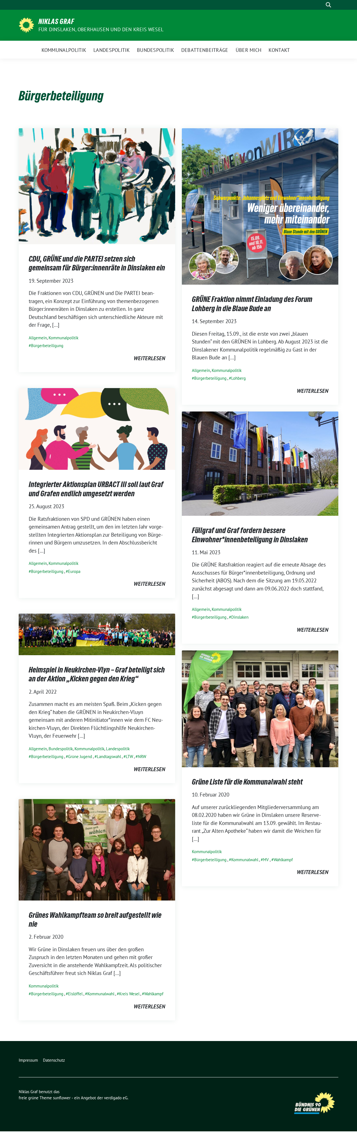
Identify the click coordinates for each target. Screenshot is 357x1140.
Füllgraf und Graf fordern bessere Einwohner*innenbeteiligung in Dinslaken (250, 535)
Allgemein (38, 337)
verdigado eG (115, 1097)
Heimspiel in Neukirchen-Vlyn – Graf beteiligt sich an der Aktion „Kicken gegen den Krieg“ (97, 674)
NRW (142, 756)
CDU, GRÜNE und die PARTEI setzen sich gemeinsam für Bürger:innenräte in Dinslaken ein (97, 263)
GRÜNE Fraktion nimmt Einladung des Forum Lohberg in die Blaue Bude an (252, 304)
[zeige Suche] (328, 5)
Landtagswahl (109, 756)
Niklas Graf (56, 21)
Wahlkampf (283, 859)
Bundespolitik (61, 748)
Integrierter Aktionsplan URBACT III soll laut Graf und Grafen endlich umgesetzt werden (96, 489)
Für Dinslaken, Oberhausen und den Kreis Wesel (100, 29)
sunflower (62, 1097)
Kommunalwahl (244, 859)
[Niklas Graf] (26, 24)
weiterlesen (149, 358)
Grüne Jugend (80, 756)
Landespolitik (118, 748)
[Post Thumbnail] (97, 185)
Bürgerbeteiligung (47, 345)
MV (266, 859)
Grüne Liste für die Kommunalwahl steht (247, 781)
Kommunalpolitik (63, 337)
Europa (74, 571)
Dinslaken (240, 617)
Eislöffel (75, 993)
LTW (129, 756)
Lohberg (238, 378)
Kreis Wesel (129, 993)
